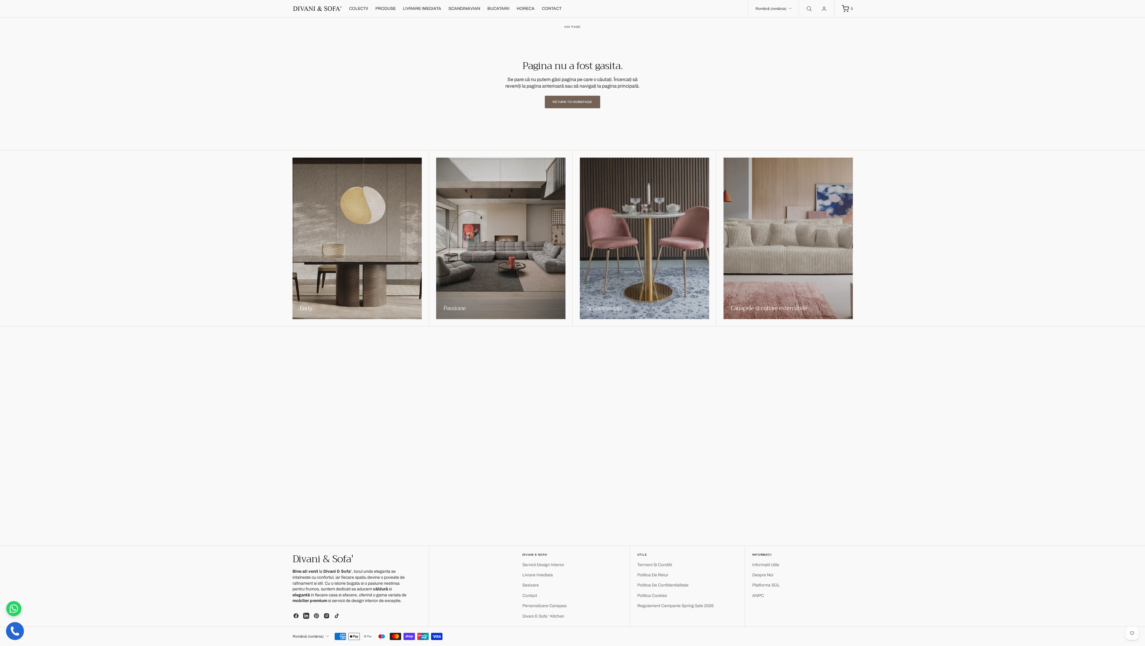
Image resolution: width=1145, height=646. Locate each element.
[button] (824, 8)
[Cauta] (808, 8)
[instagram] (326, 615)
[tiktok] (336, 615)
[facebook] (296, 615)
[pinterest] (316, 615)
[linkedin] (306, 615)
